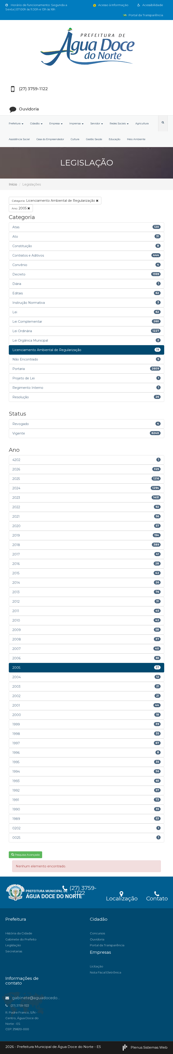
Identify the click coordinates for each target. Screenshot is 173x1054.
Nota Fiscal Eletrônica (105, 972)
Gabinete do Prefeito (20, 939)
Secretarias (13, 951)
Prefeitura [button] (15, 123)
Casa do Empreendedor (50, 139)
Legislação (13, 945)
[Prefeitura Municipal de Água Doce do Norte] (86, 47)
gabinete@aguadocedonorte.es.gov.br (48, 998)
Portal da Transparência (145, 15)
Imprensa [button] (75, 123)
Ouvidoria (97, 939)
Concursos (97, 933)
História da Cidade (18, 933)
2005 (19, 208)
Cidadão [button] (35, 123)
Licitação (96, 966)
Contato (157, 897)
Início (13, 184)
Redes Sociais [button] (118, 123)
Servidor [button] (95, 123)
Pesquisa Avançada (27, 854)
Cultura (75, 139)
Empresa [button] (54, 123)
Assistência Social (19, 139)
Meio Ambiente (136, 139)
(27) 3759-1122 (82, 889)
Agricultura (142, 123)
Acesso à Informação (113, 5)
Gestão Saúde (94, 139)
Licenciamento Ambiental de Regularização (54, 201)
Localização (122, 897)
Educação (114, 139)
